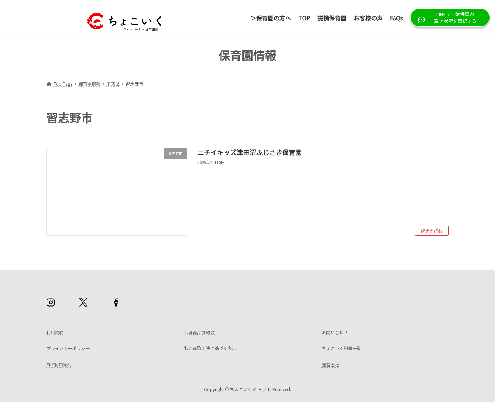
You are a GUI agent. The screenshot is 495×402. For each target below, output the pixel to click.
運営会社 (330, 364)
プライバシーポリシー (68, 348)
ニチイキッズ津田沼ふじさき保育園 (249, 152)
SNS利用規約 (59, 364)
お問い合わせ (335, 332)
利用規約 (55, 332)
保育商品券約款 (199, 332)
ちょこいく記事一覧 (341, 348)
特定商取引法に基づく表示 (210, 348)
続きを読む (431, 230)
